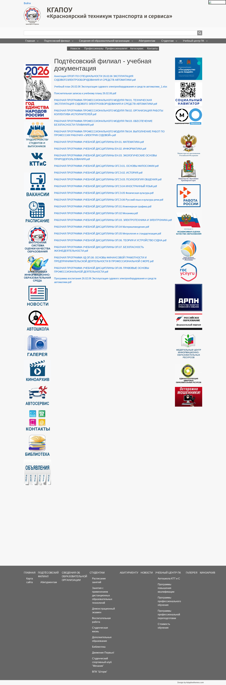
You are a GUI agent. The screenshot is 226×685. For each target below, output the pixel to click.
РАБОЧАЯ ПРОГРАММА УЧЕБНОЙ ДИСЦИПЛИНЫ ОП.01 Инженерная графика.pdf (102, 206)
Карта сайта (29, 580)
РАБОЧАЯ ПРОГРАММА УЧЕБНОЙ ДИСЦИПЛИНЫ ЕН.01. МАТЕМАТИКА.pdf (99, 142)
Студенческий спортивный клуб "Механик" (102, 662)
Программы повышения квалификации (166, 588)
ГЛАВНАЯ (30, 572)
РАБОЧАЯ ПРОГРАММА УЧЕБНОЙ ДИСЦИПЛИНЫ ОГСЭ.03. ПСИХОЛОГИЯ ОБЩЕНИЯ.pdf (107, 179)
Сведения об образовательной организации (104, 41)
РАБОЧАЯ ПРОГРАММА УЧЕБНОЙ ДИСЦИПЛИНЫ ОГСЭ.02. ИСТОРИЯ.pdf (98, 172)
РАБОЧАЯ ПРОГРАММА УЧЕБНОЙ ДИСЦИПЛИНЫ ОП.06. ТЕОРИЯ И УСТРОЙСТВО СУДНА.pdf (110, 240)
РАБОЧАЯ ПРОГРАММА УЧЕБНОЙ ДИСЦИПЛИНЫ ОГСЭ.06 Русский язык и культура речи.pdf (108, 199)
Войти (27, 3)
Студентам (167, 41)
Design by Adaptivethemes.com (190, 682)
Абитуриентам (147, 41)
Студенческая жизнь (100, 629)
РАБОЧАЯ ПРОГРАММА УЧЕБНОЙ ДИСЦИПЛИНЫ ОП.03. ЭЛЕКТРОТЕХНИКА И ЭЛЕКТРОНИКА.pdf (113, 220)
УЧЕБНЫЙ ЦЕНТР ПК (168, 572)
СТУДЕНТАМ (97, 572)
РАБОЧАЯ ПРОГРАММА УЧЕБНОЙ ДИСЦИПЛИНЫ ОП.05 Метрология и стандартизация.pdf (107, 233)
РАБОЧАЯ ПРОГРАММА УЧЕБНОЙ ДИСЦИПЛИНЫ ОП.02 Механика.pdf (96, 213)
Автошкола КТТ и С (169, 578)
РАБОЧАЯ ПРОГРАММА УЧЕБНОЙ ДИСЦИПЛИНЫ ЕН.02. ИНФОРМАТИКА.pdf (100, 148)
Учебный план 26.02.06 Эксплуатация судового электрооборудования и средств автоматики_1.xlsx (110, 86)
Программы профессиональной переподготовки (169, 615)
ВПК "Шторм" (99, 671)
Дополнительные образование (102, 639)
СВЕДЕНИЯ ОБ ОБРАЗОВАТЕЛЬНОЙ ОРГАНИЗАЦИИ (74, 576)
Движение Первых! (103, 652)
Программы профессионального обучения (169, 601)
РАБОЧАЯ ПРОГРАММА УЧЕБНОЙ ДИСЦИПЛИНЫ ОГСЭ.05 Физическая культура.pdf (103, 193)
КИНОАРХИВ (207, 572)
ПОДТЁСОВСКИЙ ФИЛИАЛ (48, 574)
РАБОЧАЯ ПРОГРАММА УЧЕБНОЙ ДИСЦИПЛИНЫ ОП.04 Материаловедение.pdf (101, 227)
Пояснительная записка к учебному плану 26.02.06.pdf (85, 93)
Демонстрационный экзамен (103, 610)
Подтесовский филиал (57, 41)
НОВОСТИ (147, 572)
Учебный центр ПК (193, 41)
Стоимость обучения (164, 626)
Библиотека (98, 646)
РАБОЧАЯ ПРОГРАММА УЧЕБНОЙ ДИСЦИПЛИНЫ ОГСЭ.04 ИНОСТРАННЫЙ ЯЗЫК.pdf (105, 186)
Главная (30, 41)
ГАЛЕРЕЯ (191, 572)
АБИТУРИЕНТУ (129, 572)
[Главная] (99, 16)
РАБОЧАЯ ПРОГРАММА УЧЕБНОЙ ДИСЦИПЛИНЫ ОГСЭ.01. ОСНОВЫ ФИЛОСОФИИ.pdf (106, 166)
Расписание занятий (99, 580)
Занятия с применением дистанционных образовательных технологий (102, 595)
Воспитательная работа (101, 620)
